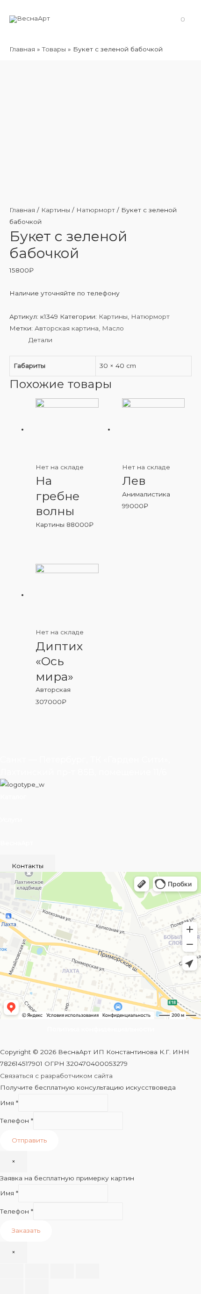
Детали (40, 340)
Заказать (26, 1230)
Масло (113, 328)
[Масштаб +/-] (87, 1271)
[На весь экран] (62, 1271)
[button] (27, 866)
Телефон (16, 1120)
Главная (22, 210)
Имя (9, 1103)
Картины (55, 210)
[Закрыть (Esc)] (11, 1271)
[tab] (110, 340)
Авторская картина (67, 328)
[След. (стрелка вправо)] (37, 1286)
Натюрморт (95, 210)
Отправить (29, 1140)
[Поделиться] (37, 1271)
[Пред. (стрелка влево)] (11, 1286)
